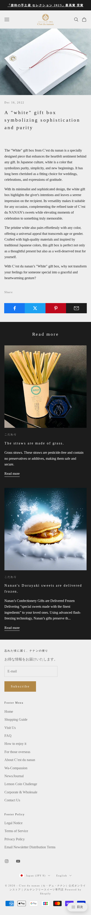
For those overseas (17, 752)
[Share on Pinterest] (56, 308)
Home (8, 711)
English (61, 875)
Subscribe (20, 686)
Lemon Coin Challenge (20, 784)
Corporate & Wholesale (20, 792)
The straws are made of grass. (34, 443)
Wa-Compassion (15, 768)
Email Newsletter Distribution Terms (29, 847)
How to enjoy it (15, 744)
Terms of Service (16, 831)
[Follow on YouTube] (18, 861)
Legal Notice (13, 823)
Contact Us (12, 800)
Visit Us (10, 728)
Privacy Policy (14, 839)
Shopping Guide (15, 719)
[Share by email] (76, 308)
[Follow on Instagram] (6, 861)
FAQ (7, 736)
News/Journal (14, 776)
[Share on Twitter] (35, 308)
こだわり (10, 434)
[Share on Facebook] (14, 308)
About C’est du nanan (19, 760)
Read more (12, 473)
